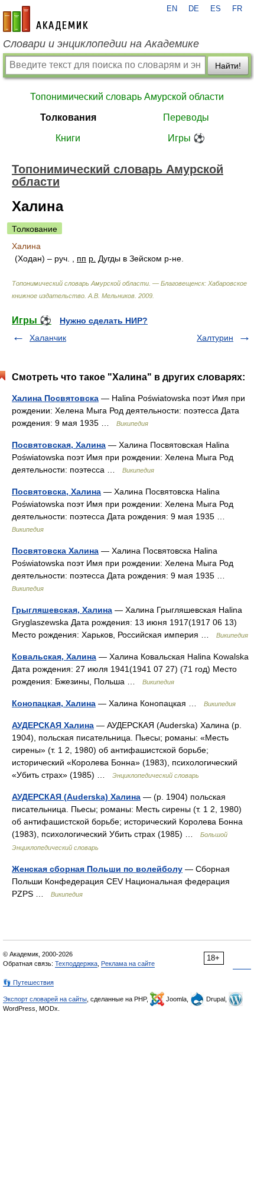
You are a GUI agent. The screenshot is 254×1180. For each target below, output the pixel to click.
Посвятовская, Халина (59, 445)
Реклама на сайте (128, 963)
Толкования (68, 117)
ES (215, 9)
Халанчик (48, 337)
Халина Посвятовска (55, 398)
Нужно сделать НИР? (104, 320)
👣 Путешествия (28, 982)
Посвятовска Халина (55, 550)
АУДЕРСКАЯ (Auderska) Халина (76, 796)
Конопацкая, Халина (54, 703)
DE (193, 9)
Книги (68, 138)
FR (237, 9)
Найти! (228, 65)
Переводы (186, 117)
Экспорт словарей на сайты (45, 999)
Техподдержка (76, 963)
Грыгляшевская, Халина (62, 610)
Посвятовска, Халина (56, 491)
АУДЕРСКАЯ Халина (53, 725)
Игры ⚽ (186, 138)
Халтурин (215, 337)
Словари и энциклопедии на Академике (101, 44)
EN (172, 9)
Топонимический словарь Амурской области (127, 97)
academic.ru (45, 19)
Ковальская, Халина (54, 656)
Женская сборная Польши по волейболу (97, 869)
